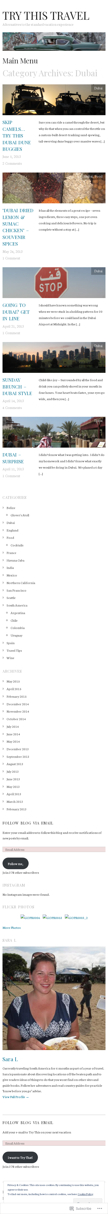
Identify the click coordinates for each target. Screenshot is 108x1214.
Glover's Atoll (20, 515)
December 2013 (18, 748)
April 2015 (14, 688)
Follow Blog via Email (28, 823)
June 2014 (13, 734)
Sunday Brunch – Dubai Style (17, 386)
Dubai (98, 88)
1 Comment (11, 257)
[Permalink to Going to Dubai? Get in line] (54, 284)
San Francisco (16, 590)
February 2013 (17, 809)
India (10, 567)
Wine (10, 657)
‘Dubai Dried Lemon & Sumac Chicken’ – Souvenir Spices (18, 227)
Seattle (11, 597)
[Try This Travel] (54, 43)
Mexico (12, 575)
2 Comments (12, 163)
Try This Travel (46, 15)
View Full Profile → (16, 1096)
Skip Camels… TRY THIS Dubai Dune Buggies (17, 135)
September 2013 (18, 756)
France (11, 552)
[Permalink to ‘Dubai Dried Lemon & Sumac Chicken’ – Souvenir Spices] (54, 189)
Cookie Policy (85, 1194)
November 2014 (18, 711)
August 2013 (15, 763)
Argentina (18, 612)
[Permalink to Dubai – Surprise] (54, 433)
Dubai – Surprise (13, 457)
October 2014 (16, 718)
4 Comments (12, 407)
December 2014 (18, 703)
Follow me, (15, 863)
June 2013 (13, 778)
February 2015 (17, 696)
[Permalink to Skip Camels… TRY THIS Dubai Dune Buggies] (54, 101)
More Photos (12, 927)
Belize (11, 507)
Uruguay (16, 635)
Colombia (18, 627)
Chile (14, 620)
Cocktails (17, 545)
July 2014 (13, 726)
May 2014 (13, 741)
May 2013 (13, 786)
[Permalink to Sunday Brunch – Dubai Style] (54, 358)
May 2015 (13, 681)
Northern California (21, 582)
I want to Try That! (20, 1157)
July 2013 (13, 771)
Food (98, 176)
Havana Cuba (15, 560)
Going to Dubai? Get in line (16, 312)
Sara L (10, 1058)
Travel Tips (14, 650)
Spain (11, 642)
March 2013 (15, 801)
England (12, 530)
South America (17, 605)
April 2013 (14, 793)
